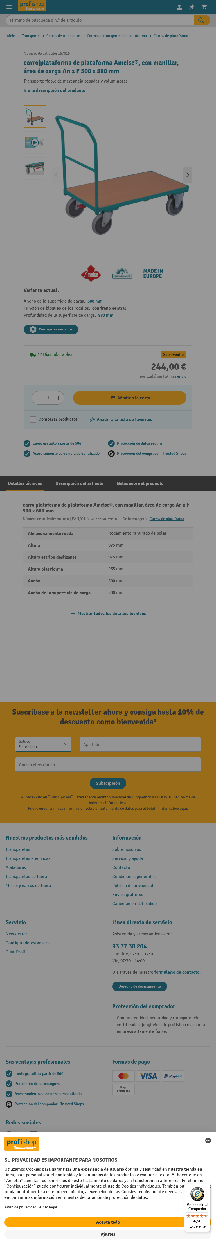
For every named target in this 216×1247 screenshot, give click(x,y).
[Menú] (207, 1187)
